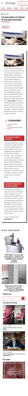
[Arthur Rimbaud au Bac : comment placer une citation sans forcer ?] (14, 341)
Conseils (4, 325)
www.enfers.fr (8, 219)
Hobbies (4, 352)
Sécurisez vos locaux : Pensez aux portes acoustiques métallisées (14, 288)
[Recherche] (21, 3)
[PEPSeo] (10, 3)
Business (5, 27)
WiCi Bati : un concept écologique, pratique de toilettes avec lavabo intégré (14, 258)
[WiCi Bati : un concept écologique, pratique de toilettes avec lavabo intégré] (14, 243)
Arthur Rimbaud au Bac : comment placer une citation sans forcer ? (14, 354)
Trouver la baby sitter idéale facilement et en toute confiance (14, 373)
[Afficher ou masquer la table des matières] (21, 121)
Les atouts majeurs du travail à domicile (14, 128)
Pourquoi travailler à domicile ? (12, 124)
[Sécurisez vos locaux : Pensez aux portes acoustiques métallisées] (14, 274)
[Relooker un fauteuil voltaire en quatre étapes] (14, 315)
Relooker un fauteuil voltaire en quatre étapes (12, 328)
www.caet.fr (11, 101)
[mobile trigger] (2, 3)
